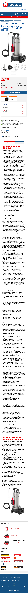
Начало (2, 20)
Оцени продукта (18, 136)
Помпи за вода (17, 20)
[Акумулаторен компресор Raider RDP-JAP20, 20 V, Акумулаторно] (6, 529)
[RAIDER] (20, 561)
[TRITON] (7, 567)
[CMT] (20, 567)
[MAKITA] (20, 555)
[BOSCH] (7, 561)
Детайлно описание (9, 142)
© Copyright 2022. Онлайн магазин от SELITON (10, 580)
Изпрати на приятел (7, 136)
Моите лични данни (14, 590)
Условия (9, 578)
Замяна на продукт (15, 575)
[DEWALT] (7, 555)
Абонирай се (5, 548)
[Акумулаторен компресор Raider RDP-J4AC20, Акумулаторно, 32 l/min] (6, 536)
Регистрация (13, 577)
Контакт (19, 577)
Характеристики (19, 142)
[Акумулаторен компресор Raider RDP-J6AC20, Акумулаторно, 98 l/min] (6, 542)
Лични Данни (4, 578)
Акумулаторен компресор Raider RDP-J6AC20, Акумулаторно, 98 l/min (18, 540)
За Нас (21, 575)
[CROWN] (7, 558)
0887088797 (24, 9)
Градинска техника (9, 20)
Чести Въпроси (5, 577)
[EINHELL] (20, 558)
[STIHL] (20, 564)
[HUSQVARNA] (7, 564)
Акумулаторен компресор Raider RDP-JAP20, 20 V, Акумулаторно (18, 527)
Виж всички (3, 569)
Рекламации (8, 575)
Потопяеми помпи (4, 21)
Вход (10, 577)
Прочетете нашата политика (14, 588)
